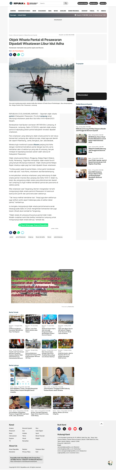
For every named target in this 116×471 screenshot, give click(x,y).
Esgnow (11, 438)
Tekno (24, 436)
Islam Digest (39, 431)
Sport (37, 433)
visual (92, 11)
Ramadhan (25, 441)
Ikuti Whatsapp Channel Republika (35, 225)
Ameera (11, 428)
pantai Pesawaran (21, 237)
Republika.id (93, 3)
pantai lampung (58, 237)
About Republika (14, 449)
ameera (13, 11)
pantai (11, 116)
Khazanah (12, 431)
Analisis (24, 433)
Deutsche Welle (82, 3)
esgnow (84, 11)
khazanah (42, 11)
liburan (37, 145)
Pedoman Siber (40, 449)
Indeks (103, 11)
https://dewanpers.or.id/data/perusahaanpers (23, 461)
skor (34, 11)
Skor (37, 428)
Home (10, 35)
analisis (63, 11)
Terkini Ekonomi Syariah (84, 104)
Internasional (12, 436)
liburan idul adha (40, 237)
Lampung (43, 116)
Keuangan (13, 15)
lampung (30, 237)
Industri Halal (22, 15)
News (10, 433)
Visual (24, 438)
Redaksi (24, 449)
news (56, 11)
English (38, 438)
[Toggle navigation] (11, 3)
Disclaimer (12, 452)
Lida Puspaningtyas (18, 51)
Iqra (23, 431)
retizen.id (103, 3)
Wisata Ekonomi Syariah (30, 35)
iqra (49, 11)
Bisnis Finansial (73, 11)
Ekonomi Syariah (24, 11)
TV (98, 11)
